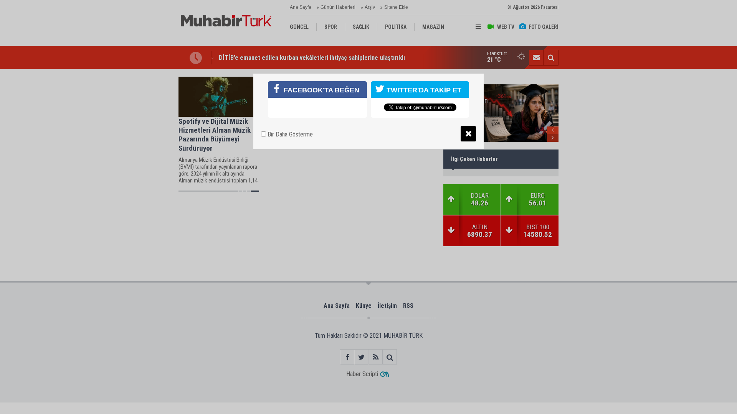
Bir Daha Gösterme (289, 134)
